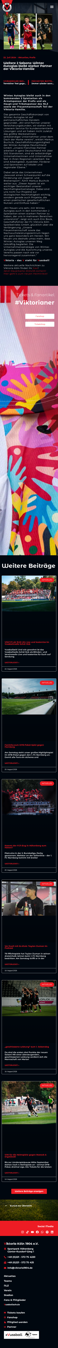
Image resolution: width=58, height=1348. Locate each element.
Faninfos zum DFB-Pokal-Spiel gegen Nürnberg (24, 746)
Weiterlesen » (12, 663)
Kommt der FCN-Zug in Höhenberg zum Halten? (25, 846)
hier (35, 268)
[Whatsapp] (42, 1232)
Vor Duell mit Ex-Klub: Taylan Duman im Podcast (26, 947)
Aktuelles (10, 1276)
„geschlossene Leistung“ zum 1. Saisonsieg (27, 1047)
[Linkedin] (52, 1232)
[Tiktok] (27, 1232)
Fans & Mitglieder (15, 1300)
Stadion (8, 1295)
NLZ (6, 1285)
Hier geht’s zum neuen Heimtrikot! (26, 273)
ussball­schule (12, 1304)
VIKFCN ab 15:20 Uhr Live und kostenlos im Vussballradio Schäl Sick (27, 643)
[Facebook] (37, 1232)
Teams (8, 1281)
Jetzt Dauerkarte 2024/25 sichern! (25, 271)
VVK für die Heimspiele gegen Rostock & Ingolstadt (25, 1156)
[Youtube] (32, 1232)
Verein (8, 1290)
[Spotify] (47, 1232)
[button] (52, 6)
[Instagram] (22, 1232)
